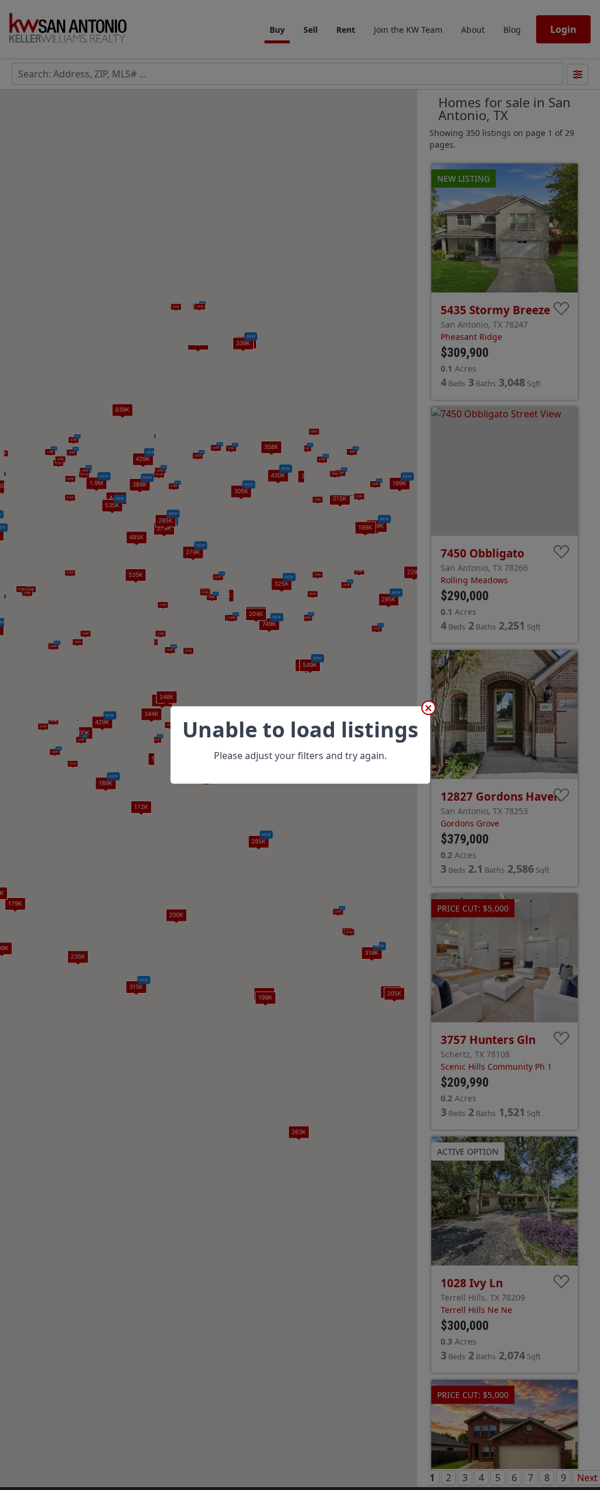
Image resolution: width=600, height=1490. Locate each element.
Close (428, 707)
